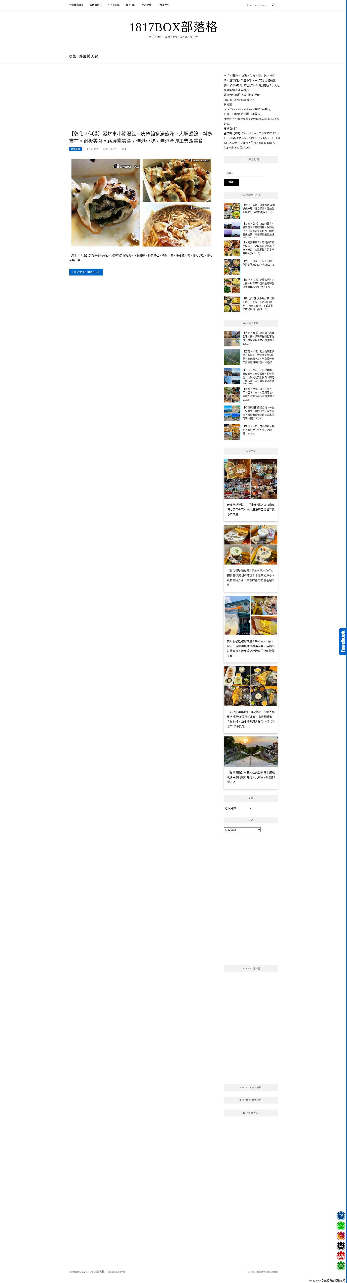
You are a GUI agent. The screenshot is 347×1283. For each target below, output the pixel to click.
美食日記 (131, 5)
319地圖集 (114, 5)
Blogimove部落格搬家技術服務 (327, 1280)
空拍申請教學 (76, 5)
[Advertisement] (141, 102)
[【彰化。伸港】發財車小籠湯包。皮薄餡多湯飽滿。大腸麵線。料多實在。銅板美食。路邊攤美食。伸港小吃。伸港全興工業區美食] (141, 202)
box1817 (92, 149)
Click (343, 641)
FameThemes (271, 1271)
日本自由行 (163, 5)
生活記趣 (146, 5)
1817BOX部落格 (173, 27)
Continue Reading (86, 272)
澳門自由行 (96, 5)
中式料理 (75, 149)
